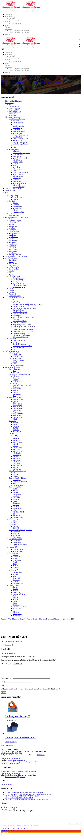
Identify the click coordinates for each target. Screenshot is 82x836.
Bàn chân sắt (13, 260)
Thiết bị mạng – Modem (20, 144)
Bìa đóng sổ (12, 421)
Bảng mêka (16, 387)
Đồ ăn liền (16, 342)
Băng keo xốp (17, 417)
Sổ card (15, 574)
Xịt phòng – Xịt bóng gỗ (20, 337)
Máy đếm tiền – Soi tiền (20, 158)
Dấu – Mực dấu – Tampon (17, 471)
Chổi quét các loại (18, 310)
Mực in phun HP (14, 233)
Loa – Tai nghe (17, 128)
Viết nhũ (15, 456)
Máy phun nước (18, 356)
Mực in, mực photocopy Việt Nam (16, 256)
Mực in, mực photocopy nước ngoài (16, 217)
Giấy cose (16, 499)
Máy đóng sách (17, 162)
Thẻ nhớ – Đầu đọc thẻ (20, 142)
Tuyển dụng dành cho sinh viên (19, 32)
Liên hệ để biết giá (10, 720)
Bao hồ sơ (16, 587)
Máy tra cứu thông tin (19, 183)
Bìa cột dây (16, 592)
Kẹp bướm (16, 535)
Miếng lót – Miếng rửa (20, 322)
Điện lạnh (12, 201)
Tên (2, 681)
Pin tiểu (15, 565)
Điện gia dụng (13, 196)
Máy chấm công (18, 154)
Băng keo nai (17, 410)
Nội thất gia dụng (14, 276)
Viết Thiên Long (18, 465)
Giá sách (11, 271)
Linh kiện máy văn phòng (17, 119)
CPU (14, 124)
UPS (14, 146)
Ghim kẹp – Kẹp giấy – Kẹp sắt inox (20, 530)
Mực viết (15, 437)
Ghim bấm (16, 378)
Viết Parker (16, 458)
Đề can (15, 521)
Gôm (14, 510)
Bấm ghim (16, 376)
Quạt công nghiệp (18, 212)
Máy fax (15, 165)
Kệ (10, 272)
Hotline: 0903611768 (7, 831)
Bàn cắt (15, 490)
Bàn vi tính (12, 265)
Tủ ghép (11, 290)
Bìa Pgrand (16, 426)
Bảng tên (15, 390)
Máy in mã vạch (18, 174)
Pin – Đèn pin (13, 553)
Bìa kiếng (16, 422)
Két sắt (11, 274)
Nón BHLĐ (12, 115)
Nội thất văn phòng (11, 258)
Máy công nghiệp (14, 353)
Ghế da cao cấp (14, 267)
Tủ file (11, 288)
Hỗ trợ (26, 829)
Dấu (14, 472)
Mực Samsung (13, 244)
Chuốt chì (16, 496)
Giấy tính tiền (17, 508)
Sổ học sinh (16, 578)
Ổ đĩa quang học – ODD (20, 138)
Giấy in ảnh (16, 540)
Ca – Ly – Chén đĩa (19, 306)
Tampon (15, 476)
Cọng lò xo (16, 498)
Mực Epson (12, 229)
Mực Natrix (12, 238)
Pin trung (16, 567)
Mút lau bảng (17, 394)
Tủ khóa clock (13, 294)
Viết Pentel (16, 460)
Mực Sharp (12, 246)
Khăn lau (16, 319)
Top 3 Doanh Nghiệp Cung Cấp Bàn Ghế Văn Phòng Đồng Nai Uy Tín (28, 794)
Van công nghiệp (18, 365)
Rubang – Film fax (15, 255)
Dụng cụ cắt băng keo (53, 82)
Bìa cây (15, 590)
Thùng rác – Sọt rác (19, 333)
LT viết (15, 435)
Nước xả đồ (16, 328)
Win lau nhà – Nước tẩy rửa (21, 335)
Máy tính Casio (17, 133)
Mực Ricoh (12, 242)
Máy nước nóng (14, 215)
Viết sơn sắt (16, 464)
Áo (10, 104)
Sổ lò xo (15, 581)
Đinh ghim (16, 531)
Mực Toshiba (13, 249)
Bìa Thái (15, 428)
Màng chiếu (16, 151)
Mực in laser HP (14, 231)
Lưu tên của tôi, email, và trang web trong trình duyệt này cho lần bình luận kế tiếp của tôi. (31, 689)
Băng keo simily (18, 412)
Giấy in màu (17, 542)
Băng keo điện (17, 403)
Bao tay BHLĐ (14, 106)
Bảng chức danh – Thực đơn (22, 385)
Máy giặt (11, 213)
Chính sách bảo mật (75, 824)
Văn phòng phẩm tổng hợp (17, 82)
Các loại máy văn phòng (12, 117)
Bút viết (11, 433)
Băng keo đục (17, 405)
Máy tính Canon (18, 549)
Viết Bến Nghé (17, 442)
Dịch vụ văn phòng (15, 23)
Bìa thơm (16, 430)
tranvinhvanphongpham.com (16, 760)
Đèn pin (15, 555)
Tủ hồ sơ (11, 292)
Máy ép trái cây (18, 206)
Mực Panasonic (14, 240)
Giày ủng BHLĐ (14, 110)
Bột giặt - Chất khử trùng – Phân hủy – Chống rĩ (28, 305)
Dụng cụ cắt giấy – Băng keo (36, 82)
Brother (11, 219)
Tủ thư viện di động (15, 296)
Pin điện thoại (17, 560)
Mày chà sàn (17, 355)
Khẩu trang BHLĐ (15, 112)
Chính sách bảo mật (7, 784)
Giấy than (16, 506)
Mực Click (12, 224)
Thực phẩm (12, 338)
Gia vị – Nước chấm (19, 344)
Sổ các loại (12, 571)
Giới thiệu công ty (15, 20)
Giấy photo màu (18, 546)
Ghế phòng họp (14, 269)
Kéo (14, 483)
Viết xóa (15, 467)
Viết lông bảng (17, 451)
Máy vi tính (16, 185)
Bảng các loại (13, 383)
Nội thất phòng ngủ (19, 287)
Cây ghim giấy (17, 494)
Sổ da (14, 576)
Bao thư (15, 589)
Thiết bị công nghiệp (15, 358)
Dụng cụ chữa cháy (15, 108)
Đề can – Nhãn (13, 519)
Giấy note (16, 505)
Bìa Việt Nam (17, 431)
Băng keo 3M (17, 401)
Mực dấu (15, 474)
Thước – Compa (18, 517)
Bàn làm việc (13, 263)
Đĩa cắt (15, 362)
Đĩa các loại (12, 524)
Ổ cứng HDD (17, 137)
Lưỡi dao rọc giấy (18, 485)
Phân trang (16, 615)
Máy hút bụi (16, 167)
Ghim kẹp (16, 533)
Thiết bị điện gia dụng (12, 351)
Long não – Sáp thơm (19, 321)
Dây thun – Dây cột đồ (20, 312)
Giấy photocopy (10, 190)
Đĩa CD (15, 526)
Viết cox (15, 446)
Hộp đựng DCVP (18, 512)
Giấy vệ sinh (17, 315)
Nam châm (16, 515)
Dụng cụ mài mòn (18, 360)
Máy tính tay (13, 548)
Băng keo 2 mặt (18, 399)
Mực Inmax (12, 235)
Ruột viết (16, 439)
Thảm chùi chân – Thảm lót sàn (23, 331)
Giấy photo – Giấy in (15, 539)
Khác (6, 194)
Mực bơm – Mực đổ (15, 221)
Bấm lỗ (15, 489)
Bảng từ (15, 392)
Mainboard (16, 129)
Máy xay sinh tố (18, 208)
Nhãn (14, 523)
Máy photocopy (18, 176)
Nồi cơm (15, 210)
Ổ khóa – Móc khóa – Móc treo (23, 330)
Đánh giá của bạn (7, 663)
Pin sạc (15, 564)
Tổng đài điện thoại (19, 187)
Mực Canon (12, 222)
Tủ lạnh (15, 199)
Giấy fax (15, 501)
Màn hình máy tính (19, 131)
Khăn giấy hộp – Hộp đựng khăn (23, 317)
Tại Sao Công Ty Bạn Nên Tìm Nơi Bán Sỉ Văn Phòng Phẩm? (25, 792)
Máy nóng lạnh (17, 197)
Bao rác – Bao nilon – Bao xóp (22, 303)
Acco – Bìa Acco (14, 369)
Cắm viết (15, 492)
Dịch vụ (7, 22)
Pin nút (15, 562)
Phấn (14, 396)
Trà (14, 349)
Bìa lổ (15, 601)
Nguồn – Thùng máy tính (21, 135)
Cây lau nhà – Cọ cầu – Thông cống (24, 308)
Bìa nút (15, 603)
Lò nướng (16, 204)
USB (14, 147)
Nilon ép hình (17, 614)
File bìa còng (17, 608)
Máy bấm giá (17, 381)
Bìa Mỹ (15, 424)
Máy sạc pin (16, 178)
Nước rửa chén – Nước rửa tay (22, 324)
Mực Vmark (13, 251)
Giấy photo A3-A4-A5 (20, 544)
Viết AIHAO (17, 440)
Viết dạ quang (17, 447)
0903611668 (40, 755)
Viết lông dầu (17, 453)
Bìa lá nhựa (16, 599)
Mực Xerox (12, 253)
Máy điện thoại (17, 160)
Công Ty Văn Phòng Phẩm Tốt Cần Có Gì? (19, 798)
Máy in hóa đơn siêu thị (20, 172)
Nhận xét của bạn (7, 678)
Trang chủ (4, 80)
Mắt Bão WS (18, 829)
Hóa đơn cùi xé (17, 573)
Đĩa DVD (16, 528)
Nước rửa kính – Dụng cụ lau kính (24, 326)
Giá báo (15, 281)
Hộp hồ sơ (16, 612)
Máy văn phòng (14, 149)
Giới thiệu (8, 16)
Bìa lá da (15, 598)
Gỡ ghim (15, 380)
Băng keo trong (18, 414)
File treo (15, 610)
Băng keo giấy (17, 406)
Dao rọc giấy (17, 480)
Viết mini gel (17, 455)
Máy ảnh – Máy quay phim (21, 153)
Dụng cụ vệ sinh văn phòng (13, 188)
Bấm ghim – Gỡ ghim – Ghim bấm (20, 374)
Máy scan (16, 179)
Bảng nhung (17, 389)
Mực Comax (13, 226)
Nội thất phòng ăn (18, 283)
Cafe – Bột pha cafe (19, 340)
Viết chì (15, 444)
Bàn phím (16, 120)
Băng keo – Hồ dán (15, 397)
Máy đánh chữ (17, 156)
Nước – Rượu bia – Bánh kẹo (22, 346)
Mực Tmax (12, 247)
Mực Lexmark (13, 237)
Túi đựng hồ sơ (13, 585)
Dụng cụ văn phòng (15, 487)
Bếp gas (15, 203)
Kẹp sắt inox (17, 537)
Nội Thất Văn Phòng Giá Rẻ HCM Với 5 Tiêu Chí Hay (22, 796)
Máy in (15, 171)
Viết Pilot (16, 462)
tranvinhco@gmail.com (12, 758)
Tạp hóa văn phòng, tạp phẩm (14, 297)
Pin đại (15, 558)
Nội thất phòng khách (19, 285)
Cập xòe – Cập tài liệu (20, 606)
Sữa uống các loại (18, 347)
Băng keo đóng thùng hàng (13, 101)
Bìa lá (14, 596)
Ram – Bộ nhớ (17, 140)
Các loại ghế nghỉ (18, 280)
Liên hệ (7, 34)
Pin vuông (16, 569)
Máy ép (15, 163)
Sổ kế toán (16, 580)
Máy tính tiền (17, 181)
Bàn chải (15, 301)
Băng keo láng (17, 408)
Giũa (14, 363)
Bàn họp (11, 262)
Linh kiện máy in (18, 126)
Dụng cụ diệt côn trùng (20, 313)
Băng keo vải (17, 415)
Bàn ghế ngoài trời (18, 278)
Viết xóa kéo (17, 469)
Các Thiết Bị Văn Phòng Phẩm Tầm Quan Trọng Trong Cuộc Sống (26, 799)
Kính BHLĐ (13, 113)
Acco (14, 371)
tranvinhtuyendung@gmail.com (15, 777)
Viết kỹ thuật (17, 449)
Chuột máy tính (18, 122)
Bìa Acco (16, 372)
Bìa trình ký (16, 605)
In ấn (6, 192)
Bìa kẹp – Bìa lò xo (19, 594)
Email (3, 685)
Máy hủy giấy (17, 169)
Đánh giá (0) (9, 645)
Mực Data (12, 228)
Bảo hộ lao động (10, 103)
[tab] (43, 645)
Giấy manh (16, 503)
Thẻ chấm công (18, 583)
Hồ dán (15, 419)
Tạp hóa (11, 299)
